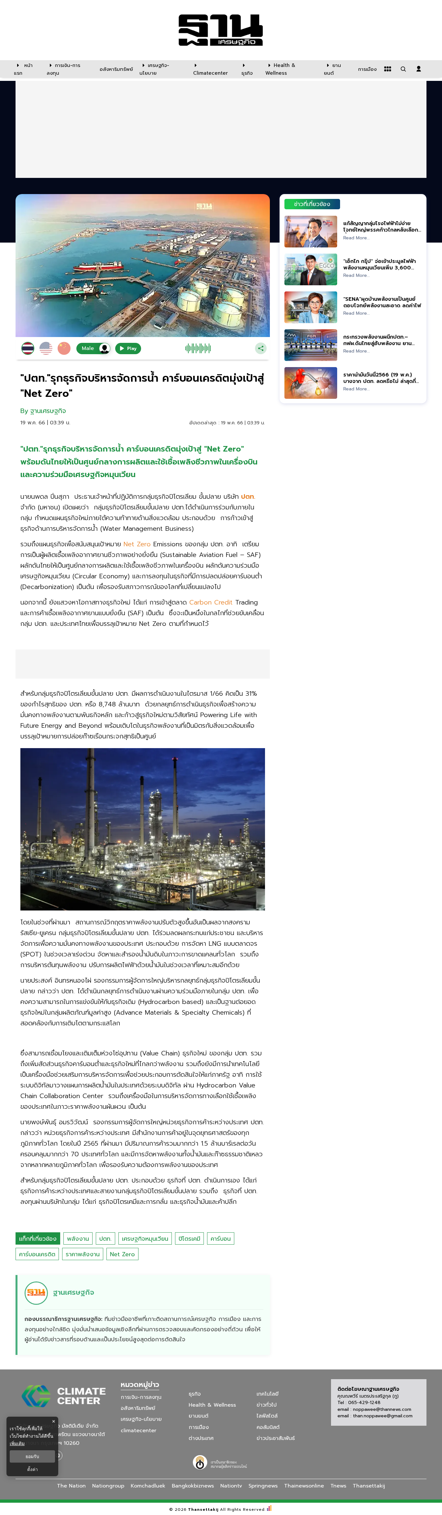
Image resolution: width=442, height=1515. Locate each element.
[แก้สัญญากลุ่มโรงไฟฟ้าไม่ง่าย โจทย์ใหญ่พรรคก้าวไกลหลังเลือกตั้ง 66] (310, 231)
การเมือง (199, 1427)
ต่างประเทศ (201, 1438)
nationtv (231, 1486)
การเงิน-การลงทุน (141, 1397)
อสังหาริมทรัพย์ (138, 1408)
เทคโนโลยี (268, 1394)
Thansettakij (203, 1509)
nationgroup (108, 1486)
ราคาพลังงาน (83, 1254)
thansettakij (369, 1486)
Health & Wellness (212, 1405)
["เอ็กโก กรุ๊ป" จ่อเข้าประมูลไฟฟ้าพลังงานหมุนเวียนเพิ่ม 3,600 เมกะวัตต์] (310, 269)
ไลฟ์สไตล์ (267, 1416)
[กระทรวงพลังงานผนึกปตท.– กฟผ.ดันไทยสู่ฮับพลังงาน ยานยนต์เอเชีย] (310, 345)
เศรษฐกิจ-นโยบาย (141, 1419)
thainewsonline (304, 1486)
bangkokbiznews (193, 1486)
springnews (263, 1486)
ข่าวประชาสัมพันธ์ (276, 1438)
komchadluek (148, 1486)
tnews (338, 1486)
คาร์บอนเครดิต (37, 1254)
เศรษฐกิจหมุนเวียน (145, 1238)
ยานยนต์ (198, 1416)
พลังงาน (78, 1238)
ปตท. (105, 1238)
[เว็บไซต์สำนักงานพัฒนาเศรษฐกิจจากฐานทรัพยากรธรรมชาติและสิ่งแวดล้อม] (221, 1461)
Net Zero (122, 1254)
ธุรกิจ (195, 1394)
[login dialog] (418, 69)
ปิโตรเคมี (189, 1238)
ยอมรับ (32, 1456)
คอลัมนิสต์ (268, 1427)
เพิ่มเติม (17, 1443)
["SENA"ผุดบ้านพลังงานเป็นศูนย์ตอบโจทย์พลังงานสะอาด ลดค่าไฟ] (310, 307)
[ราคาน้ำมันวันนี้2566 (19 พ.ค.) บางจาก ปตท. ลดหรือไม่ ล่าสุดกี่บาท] (310, 382)
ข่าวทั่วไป (267, 1405)
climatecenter (138, 1430)
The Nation (71, 1486)
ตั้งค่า (32, 1469)
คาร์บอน (221, 1238)
